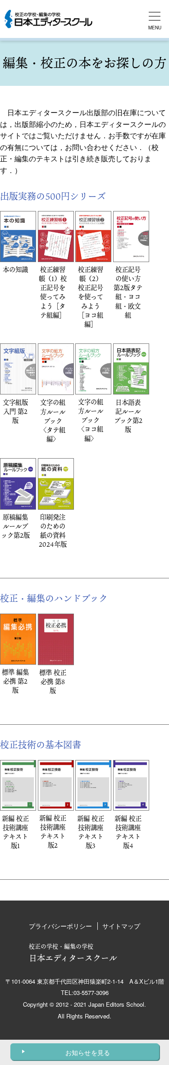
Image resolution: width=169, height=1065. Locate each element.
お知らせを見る (87, 1052)
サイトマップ (121, 925)
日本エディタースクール (73, 953)
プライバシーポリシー (60, 925)
